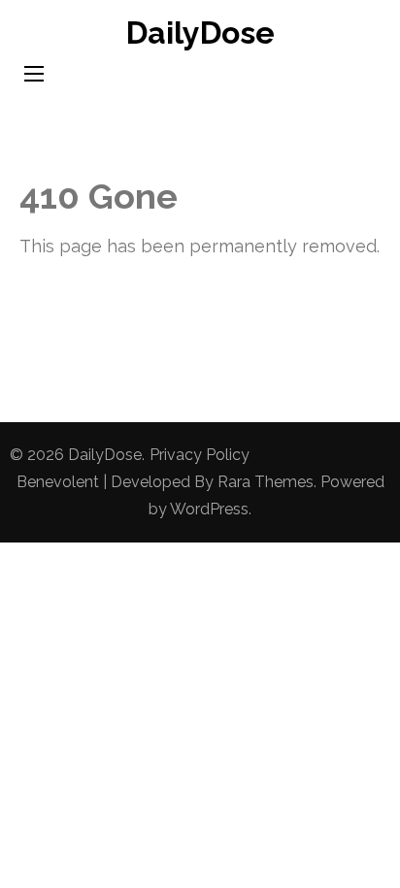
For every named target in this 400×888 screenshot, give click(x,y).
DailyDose (200, 32)
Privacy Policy (200, 454)
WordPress (209, 509)
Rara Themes (265, 482)
